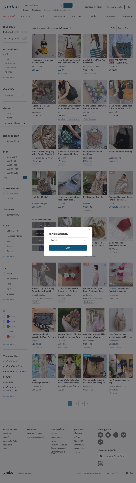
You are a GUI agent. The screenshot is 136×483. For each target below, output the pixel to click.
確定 (68, 247)
